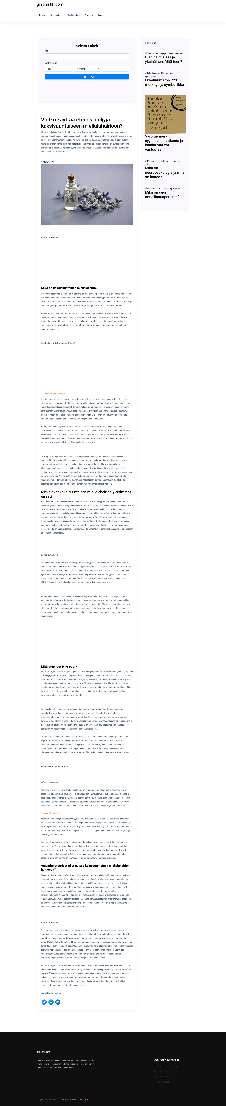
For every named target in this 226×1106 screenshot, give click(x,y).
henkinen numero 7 (50, 813)
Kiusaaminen (56, 15)
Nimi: (47, 51)
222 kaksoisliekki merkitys (166, 1066)
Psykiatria (89, 15)
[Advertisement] (87, 264)
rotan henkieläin (161, 1082)
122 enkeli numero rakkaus (54, 393)
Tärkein (42, 15)
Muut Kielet (84, 1099)
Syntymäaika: (51, 63)
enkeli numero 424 (162, 1077)
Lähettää (87, 77)
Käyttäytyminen (73, 15)
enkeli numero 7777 (163, 1071)
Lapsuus (102, 15)
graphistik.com (49, 4)
